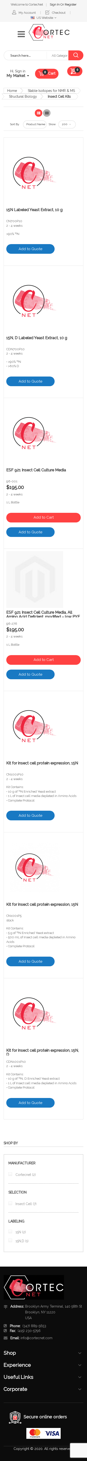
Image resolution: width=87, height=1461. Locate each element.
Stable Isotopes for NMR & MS (51, 91)
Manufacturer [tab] (22, 1163)
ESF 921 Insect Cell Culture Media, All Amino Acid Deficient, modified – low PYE (43, 613)
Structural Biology (23, 96)
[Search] (75, 55)
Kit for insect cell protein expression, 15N (42, 763)
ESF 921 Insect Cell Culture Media (36, 470)
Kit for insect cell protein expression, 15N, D (42, 1052)
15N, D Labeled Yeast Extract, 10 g (36, 338)
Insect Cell (25, 1204)
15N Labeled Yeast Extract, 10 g (34, 210)
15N (20, 1232)
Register (71, 4)
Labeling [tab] (16, 1221)
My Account (27, 12)
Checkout (58, 12)
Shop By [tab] (11, 1143)
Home (12, 91)
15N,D (21, 1241)
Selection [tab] (17, 1192)
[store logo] (49, 32)
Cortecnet (25, 1175)
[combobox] (25, 55)
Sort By (14, 124)
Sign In (55, 4)
